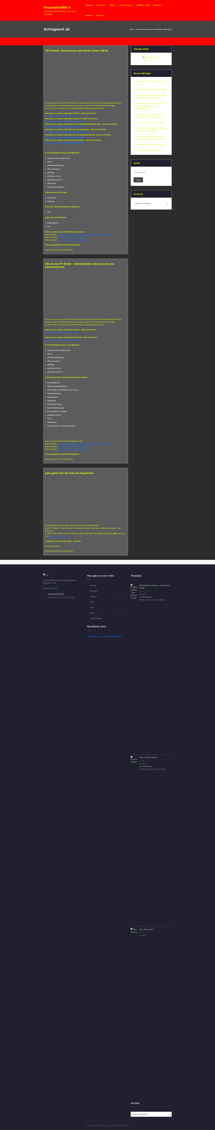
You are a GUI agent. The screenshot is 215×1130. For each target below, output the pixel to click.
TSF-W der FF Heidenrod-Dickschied (150, 123)
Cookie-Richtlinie (96, 618)
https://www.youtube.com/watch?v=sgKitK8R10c (64, 143)
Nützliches (157, 5)
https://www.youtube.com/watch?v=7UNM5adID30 (64, 137)
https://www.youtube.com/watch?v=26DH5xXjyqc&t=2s (66, 132)
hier (56, 588)
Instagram (93, 596)
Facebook (93, 591)
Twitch (92, 607)
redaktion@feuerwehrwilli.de (59, 536)
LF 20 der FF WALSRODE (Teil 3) (148, 150)
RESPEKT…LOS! (143, 5)
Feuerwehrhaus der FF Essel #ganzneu (150, 144)
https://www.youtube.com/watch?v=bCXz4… (61, 116)
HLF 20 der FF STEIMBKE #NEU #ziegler (151, 90)
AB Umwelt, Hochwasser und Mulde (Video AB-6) (153, 29)
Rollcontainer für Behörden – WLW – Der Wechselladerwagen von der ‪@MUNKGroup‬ (151, 106)
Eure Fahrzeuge (126, 5)
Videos (112, 5)
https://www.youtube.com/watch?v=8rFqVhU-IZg (64, 127)
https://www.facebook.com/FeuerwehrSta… (74, 237)
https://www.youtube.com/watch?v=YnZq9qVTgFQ (63, 121)
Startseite (89, 5)
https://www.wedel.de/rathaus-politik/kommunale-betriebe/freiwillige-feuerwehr (85, 235)
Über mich (100, 5)
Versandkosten (147, 597)
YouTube (93, 585)
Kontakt (88, 15)
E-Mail (92, 613)
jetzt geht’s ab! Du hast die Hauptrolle (69, 473)
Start (131, 29)
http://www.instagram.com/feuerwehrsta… (73, 240)
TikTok (92, 602)
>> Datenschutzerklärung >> (112, 636)
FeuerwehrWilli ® (57, 7)
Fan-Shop (100, 15)
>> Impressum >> (93, 636)
